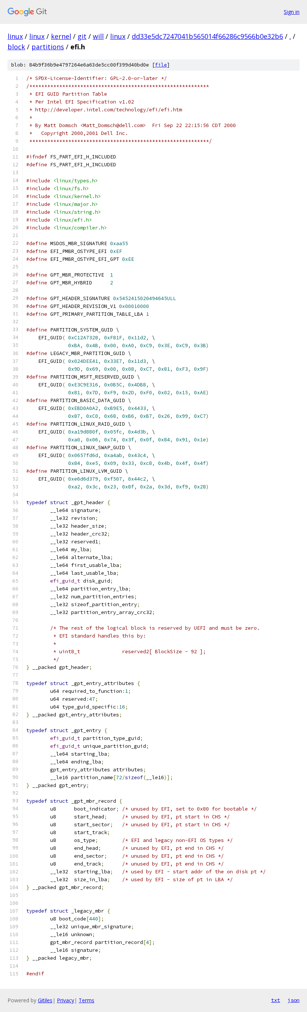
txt (275, 1000)
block (16, 46)
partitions (47, 46)
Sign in (292, 11)
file (161, 65)
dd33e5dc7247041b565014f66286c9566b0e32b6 (207, 36)
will (98, 36)
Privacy (65, 1000)
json (294, 1000)
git (81, 36)
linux (15, 36)
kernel (61, 36)
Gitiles (45, 1000)
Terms (86, 1000)
